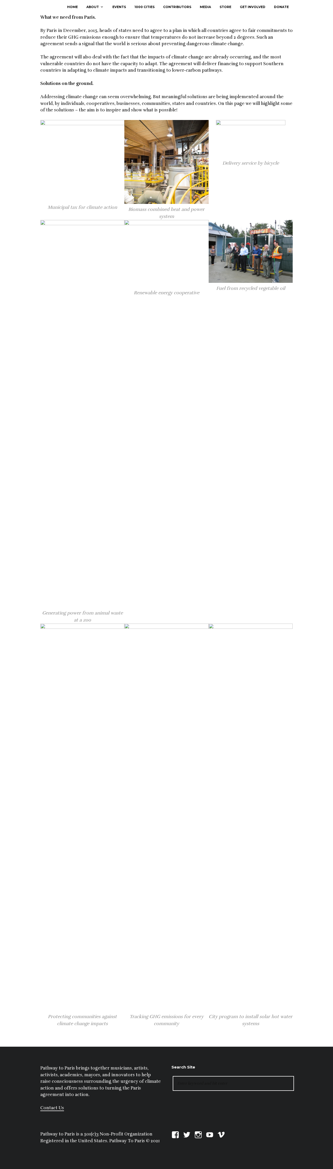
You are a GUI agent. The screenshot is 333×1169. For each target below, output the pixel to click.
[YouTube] (210, 1134)
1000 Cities (145, 7)
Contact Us (52, 1108)
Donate (281, 7)
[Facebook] (175, 1134)
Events (119, 7)
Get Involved (252, 7)
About (92, 7)
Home (72, 7)
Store (225, 7)
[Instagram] (198, 1134)
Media (205, 7)
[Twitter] (187, 1134)
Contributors (177, 7)
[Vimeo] (221, 1134)
